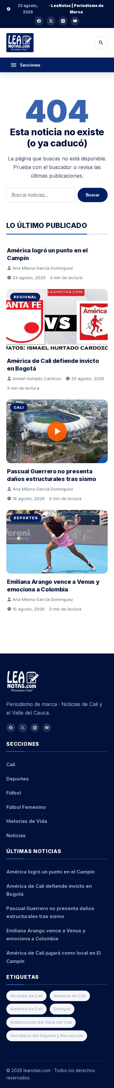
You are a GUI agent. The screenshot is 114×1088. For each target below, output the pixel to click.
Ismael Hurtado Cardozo (37, 378)
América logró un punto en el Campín (50, 872)
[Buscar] (101, 42)
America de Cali (70, 995)
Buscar (92, 195)
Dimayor (62, 1009)
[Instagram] (63, 21)
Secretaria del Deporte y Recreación (46, 1035)
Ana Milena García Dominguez (43, 268)
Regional (25, 297)
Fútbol (13, 793)
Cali (19, 407)
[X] (51, 21)
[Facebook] (39, 21)
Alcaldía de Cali (26, 995)
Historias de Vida (26, 821)
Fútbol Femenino (26, 807)
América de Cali (26, 1009)
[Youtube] (75, 21)
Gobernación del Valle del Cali (41, 1022)
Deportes (26, 518)
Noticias (16, 835)
